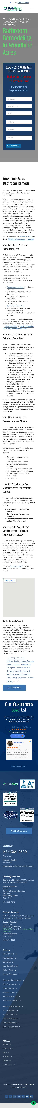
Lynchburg (11, 658)
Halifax (31, 678)
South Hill (16, 664)
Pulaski (9, 664)
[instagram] (14, 1096)
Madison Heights (13, 661)
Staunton (26, 674)
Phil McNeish (18, 742)
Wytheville (19, 671)
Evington (10, 671)
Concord (19, 668)
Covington (11, 668)
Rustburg (10, 674)
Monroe (23, 661)
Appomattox (26, 664)
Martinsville (20, 658)
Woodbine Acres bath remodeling (21, 239)
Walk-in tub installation (15, 306)
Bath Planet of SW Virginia (21, 727)
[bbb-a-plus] (27, 780)
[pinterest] (19, 1096)
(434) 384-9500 (26, 237)
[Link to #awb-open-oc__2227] (32, 9)
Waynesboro (22, 678)
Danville (27, 668)
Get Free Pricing (13, 146)
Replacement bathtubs (15, 287)
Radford (26, 671)
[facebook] (6, 1096)
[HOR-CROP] (12, 7)
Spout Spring (12, 678)
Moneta (9, 681)
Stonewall (18, 674)
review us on (16, 736)
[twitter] (10, 1096)
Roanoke (30, 661)
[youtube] (27, 1096)
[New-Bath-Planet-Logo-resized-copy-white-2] (10, 783)
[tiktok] (23, 1096)
